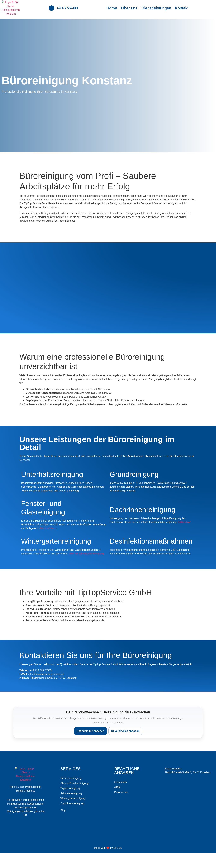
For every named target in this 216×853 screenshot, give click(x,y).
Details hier (184, 522)
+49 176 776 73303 (41, 670)
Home (111, 8)
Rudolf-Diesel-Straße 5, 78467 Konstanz (188, 772)
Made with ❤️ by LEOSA (108, 848)
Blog (63, 810)
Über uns (129, 8)
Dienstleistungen (156, 8)
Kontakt (181, 8)
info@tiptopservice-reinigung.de (46, 674)
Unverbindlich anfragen (125, 731)
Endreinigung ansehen (90, 731)
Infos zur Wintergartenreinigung (86, 553)
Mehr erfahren (48, 528)
